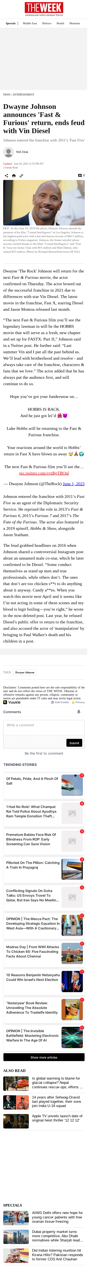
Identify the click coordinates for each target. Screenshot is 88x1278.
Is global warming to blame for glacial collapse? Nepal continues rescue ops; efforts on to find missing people (58, 1084)
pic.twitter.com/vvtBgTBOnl (44, 473)
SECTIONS (6, 10)
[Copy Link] (21, 175)
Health (60, 23)
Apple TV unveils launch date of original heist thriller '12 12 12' (57, 1118)
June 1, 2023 (74, 483)
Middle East (30, 23)
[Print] (14, 175)
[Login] (78, 11)
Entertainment (23, 94)
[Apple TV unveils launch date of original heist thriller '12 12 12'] (16, 1121)
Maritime (74, 23)
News (6, 94)
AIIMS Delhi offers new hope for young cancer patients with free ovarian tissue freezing (57, 1217)
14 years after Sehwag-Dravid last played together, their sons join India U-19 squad (56, 1101)
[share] (6, 175)
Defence (46, 23)
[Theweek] (44, 7)
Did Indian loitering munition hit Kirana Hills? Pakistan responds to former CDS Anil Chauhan (57, 1254)
